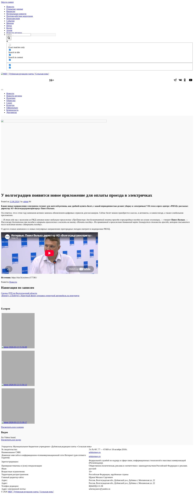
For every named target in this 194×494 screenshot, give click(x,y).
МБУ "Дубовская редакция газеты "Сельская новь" (31, 492)
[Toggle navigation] (2, 89)
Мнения (10, 23)
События (10, 21)
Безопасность (12, 110)
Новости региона (14, 33)
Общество (10, 100)
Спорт (9, 103)
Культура (10, 105)
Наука (9, 25)
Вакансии (10, 11)
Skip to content (7, 2)
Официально (12, 108)
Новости (10, 7)
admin (25, 201)
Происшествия (13, 18)
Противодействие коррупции (19, 16)
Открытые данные (14, 9)
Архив (9, 30)
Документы (11, 112)
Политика (10, 98)
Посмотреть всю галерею (12, 427)
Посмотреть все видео (11, 440)
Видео (9, 28)
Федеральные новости (16, 14)
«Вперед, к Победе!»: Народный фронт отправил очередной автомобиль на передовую (40, 295)
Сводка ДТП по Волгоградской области (19, 293)
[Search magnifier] (8, 38)
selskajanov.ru (95, 452)
